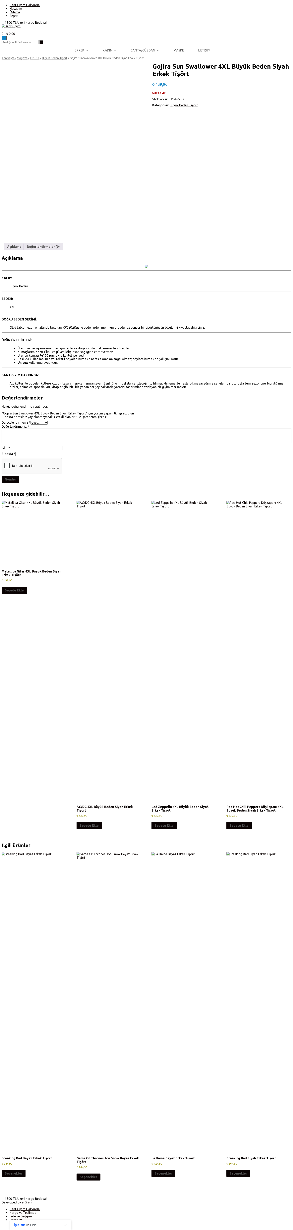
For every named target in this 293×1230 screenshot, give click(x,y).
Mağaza (22, 58)
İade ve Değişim (21, 1216)
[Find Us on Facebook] (5, 30)
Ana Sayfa (8, 58)
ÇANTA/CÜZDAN (143, 50)
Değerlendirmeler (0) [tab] (43, 246)
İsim (6, 447)
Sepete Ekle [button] (14, 590)
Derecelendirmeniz (16, 422)
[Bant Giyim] (11, 26)
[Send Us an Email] (3, 30)
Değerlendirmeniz (15, 426)
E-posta (8, 454)
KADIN (107, 50)
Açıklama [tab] (14, 246)
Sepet (14, 16)
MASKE (178, 50)
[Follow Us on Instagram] (7, 30)
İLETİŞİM (204, 50)
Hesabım (16, 8)
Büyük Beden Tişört (54, 58)
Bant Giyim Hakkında (25, 5)
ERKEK (79, 50)
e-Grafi (27, 1202)
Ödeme (15, 12)
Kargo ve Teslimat (23, 1212)
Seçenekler (13, 1173)
